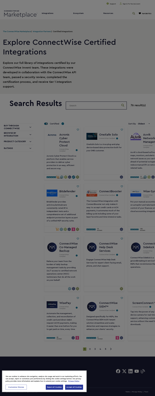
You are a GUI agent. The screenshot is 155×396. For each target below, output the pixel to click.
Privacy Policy (73, 381)
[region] (44, 381)
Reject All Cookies (54, 387)
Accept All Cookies (74, 387)
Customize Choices (16, 387)
